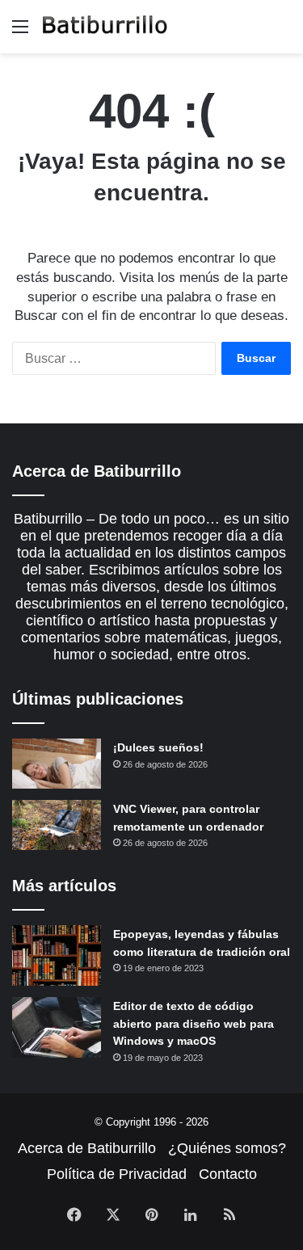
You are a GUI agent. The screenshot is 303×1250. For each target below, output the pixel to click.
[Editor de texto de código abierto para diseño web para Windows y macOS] (56, 1027)
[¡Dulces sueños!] (56, 764)
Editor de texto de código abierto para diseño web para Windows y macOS (193, 1023)
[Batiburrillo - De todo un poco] (105, 26)
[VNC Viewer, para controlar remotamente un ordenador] (56, 825)
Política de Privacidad (117, 1174)
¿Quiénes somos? (227, 1148)
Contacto (228, 1174)
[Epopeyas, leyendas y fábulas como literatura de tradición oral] (56, 955)
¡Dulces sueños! (158, 747)
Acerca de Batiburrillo (87, 1148)
